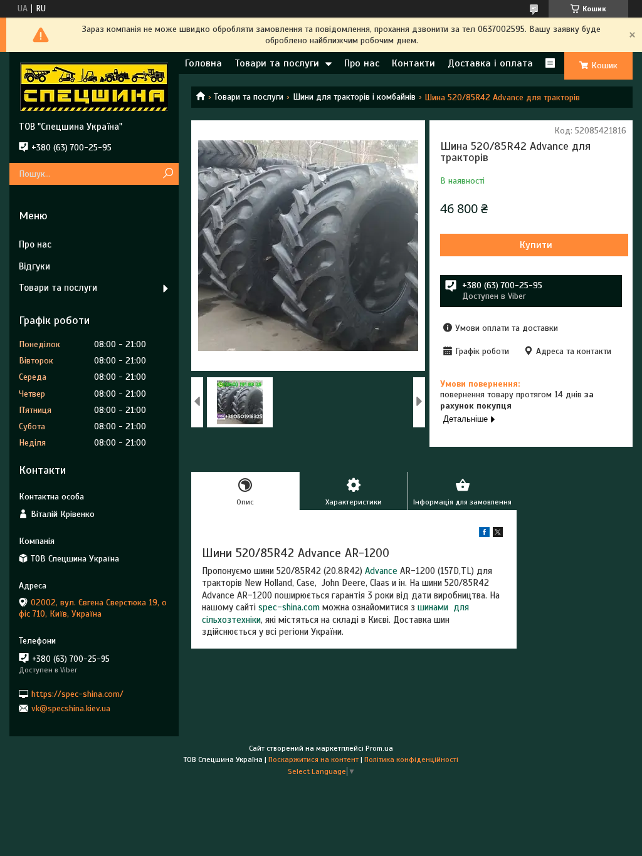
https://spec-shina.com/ (77, 693)
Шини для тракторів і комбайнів (354, 96)
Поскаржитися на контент (313, 759)
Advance (381, 571)
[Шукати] (168, 174)
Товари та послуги (276, 63)
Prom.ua (379, 748)
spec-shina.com (289, 607)
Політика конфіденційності (411, 759)
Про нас (361, 63)
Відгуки (34, 266)
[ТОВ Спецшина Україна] (94, 86)
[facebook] (484, 534)
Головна (203, 63)
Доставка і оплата (490, 63)
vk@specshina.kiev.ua (70, 708)
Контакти (413, 63)
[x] (498, 534)
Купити (536, 245)
